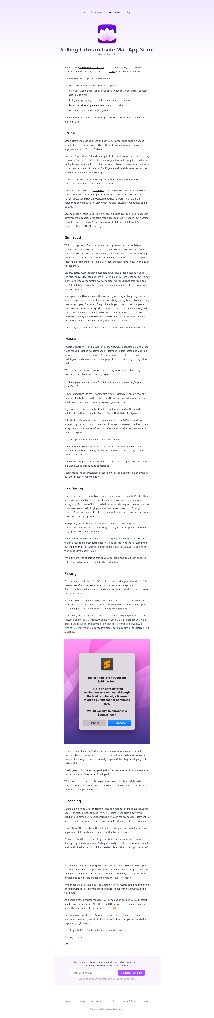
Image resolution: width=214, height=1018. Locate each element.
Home (82, 12)
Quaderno (98, 190)
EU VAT (117, 156)
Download (97, 12)
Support (130, 12)
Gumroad (92, 245)
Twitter (116, 919)
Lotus (112, 71)
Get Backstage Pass (131, 972)
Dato (72, 632)
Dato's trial (89, 774)
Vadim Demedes (115, 1009)
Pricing (81, 1001)
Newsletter (114, 12)
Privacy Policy (127, 1001)
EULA (111, 1001)
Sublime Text (142, 627)
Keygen (95, 808)
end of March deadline (91, 67)
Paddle (68, 346)
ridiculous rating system (95, 110)
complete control (94, 105)
